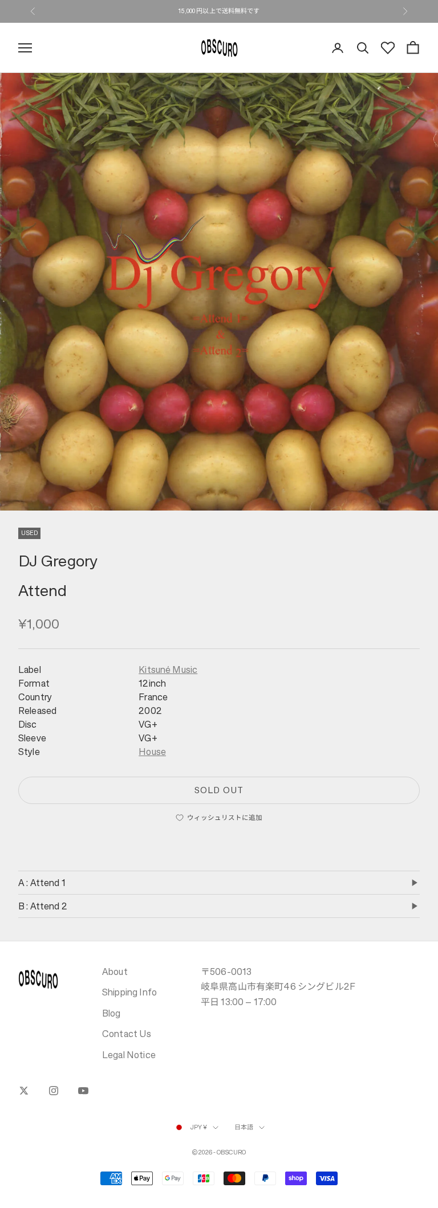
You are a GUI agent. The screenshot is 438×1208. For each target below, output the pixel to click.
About (115, 971)
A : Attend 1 (42, 882)
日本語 (243, 1127)
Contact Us (127, 1033)
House (152, 751)
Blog (111, 1013)
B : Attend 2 (42, 906)
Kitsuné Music (168, 669)
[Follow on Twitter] (24, 1090)
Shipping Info (129, 992)
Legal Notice (129, 1054)
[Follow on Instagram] (53, 1090)
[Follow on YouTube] (83, 1090)
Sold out (218, 790)
